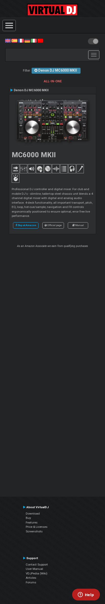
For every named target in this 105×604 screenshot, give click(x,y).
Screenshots (34, 531)
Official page (54, 225)
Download (33, 513)
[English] (8, 40)
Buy (28, 518)
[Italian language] (33, 40)
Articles (31, 578)
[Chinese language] (40, 40)
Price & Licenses (36, 527)
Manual (79, 225)
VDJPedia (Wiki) (36, 573)
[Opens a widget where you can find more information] (86, 595)
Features (31, 522)
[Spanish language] (14, 40)
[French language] (21, 40)
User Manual (34, 569)
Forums (31, 582)
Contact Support (37, 564)
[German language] (27, 40)
